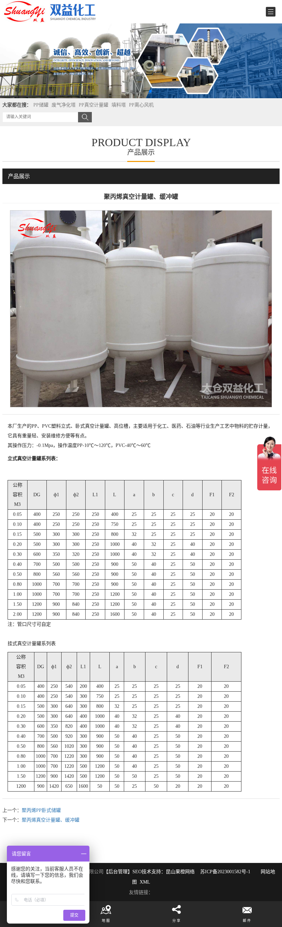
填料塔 (118, 105)
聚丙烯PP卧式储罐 (41, 810)
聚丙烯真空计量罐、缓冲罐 (50, 820)
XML (145, 882)
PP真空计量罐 (93, 105)
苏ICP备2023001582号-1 (225, 871)
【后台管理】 (118, 871)
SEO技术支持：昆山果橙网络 (163, 871)
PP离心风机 (141, 105)
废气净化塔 (64, 105)
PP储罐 (40, 105)
